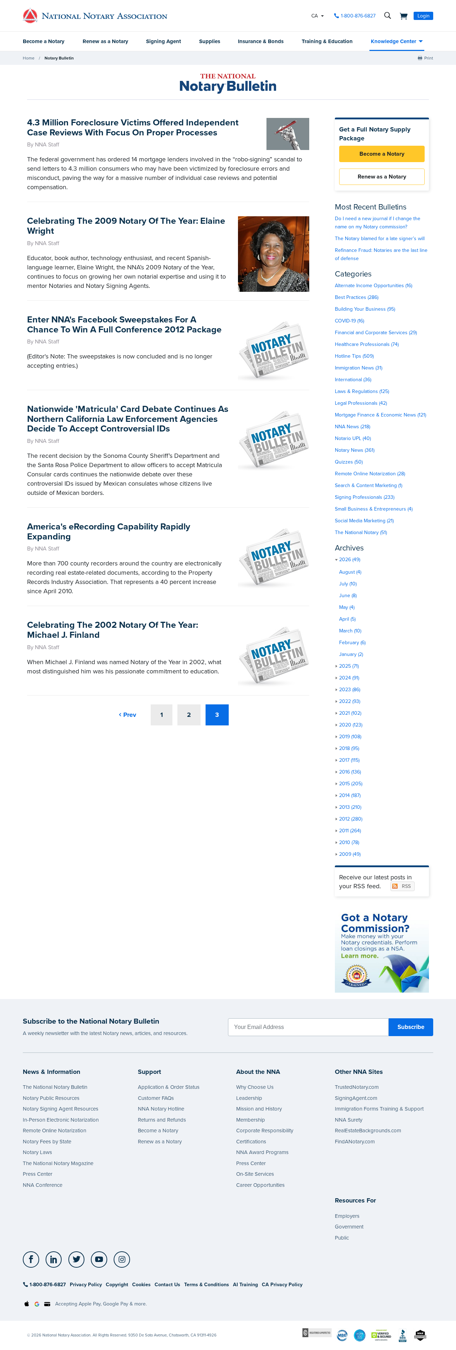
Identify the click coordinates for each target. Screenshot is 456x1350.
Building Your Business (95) (365, 309)
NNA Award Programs (262, 1152)
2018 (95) (349, 748)
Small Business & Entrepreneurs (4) (374, 509)
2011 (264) (350, 831)
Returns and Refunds (162, 1120)
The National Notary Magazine (58, 1163)
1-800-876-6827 (358, 16)
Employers (347, 1216)
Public (342, 1238)
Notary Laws (37, 1152)
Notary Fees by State (47, 1141)
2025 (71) (349, 666)
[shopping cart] (401, 16)
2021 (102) (350, 713)
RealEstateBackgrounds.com (368, 1130)
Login (424, 16)
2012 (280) (350, 819)
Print (428, 58)
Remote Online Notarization (54, 1130)
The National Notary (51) (361, 532)
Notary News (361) (354, 450)
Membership (250, 1120)
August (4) (350, 572)
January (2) (351, 654)
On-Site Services (255, 1174)
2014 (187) (350, 795)
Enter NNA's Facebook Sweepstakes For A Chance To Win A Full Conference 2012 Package (124, 324)
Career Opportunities (260, 1185)
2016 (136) (350, 772)
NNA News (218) (352, 427)
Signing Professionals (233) (364, 497)
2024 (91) (349, 678)
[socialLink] (33, 1259)
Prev (129, 715)
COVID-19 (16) (349, 321)
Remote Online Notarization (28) (370, 474)
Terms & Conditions (206, 1285)
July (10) (348, 584)
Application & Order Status (169, 1087)
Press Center (37, 1174)
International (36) (353, 380)
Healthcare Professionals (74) (367, 344)
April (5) (347, 619)
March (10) (350, 631)
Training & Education (327, 41)
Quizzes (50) (349, 462)
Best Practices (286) (356, 297)
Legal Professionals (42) (361, 403)
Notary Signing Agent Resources (60, 1109)
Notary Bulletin (59, 58)
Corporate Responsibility (264, 1130)
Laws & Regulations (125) (362, 391)
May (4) (346, 607)
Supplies (209, 41)
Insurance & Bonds (261, 41)
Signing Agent (163, 41)
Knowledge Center (393, 41)
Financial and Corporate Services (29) (376, 333)
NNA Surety (348, 1120)
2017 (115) (349, 760)
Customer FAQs (156, 1098)
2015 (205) (350, 784)
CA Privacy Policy (282, 1285)
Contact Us (167, 1285)
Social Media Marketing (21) (364, 521)
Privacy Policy (86, 1285)
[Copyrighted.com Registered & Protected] (317, 1332)
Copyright (117, 1285)
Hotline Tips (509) (354, 356)
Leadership (249, 1098)
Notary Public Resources (51, 1098)
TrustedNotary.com (357, 1087)
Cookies (141, 1285)
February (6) (352, 643)
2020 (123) (350, 725)
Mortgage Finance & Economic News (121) (380, 415)
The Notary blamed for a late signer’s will (380, 239)
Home (29, 58)
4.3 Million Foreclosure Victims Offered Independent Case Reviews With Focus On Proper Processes (133, 127)
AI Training (245, 1285)
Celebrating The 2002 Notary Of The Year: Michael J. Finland (112, 630)
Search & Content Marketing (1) (368, 485)
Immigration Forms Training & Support (379, 1109)
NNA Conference (42, 1185)
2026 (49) (349, 560)
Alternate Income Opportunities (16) (373, 286)
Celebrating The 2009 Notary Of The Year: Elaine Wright (126, 226)
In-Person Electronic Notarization (61, 1120)
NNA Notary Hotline (161, 1109)
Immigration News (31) (358, 368)
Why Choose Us (255, 1087)
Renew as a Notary (105, 41)
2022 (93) (349, 701)
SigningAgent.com (356, 1098)
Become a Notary (43, 41)
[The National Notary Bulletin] (228, 84)
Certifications (251, 1141)
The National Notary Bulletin (55, 1087)
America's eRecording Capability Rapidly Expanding (108, 531)
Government (349, 1227)
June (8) (348, 596)
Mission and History (259, 1109)
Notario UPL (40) (353, 438)
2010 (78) (349, 842)
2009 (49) (350, 854)
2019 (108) (350, 737)
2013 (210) (350, 807)
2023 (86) (349, 690)
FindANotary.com (355, 1141)
